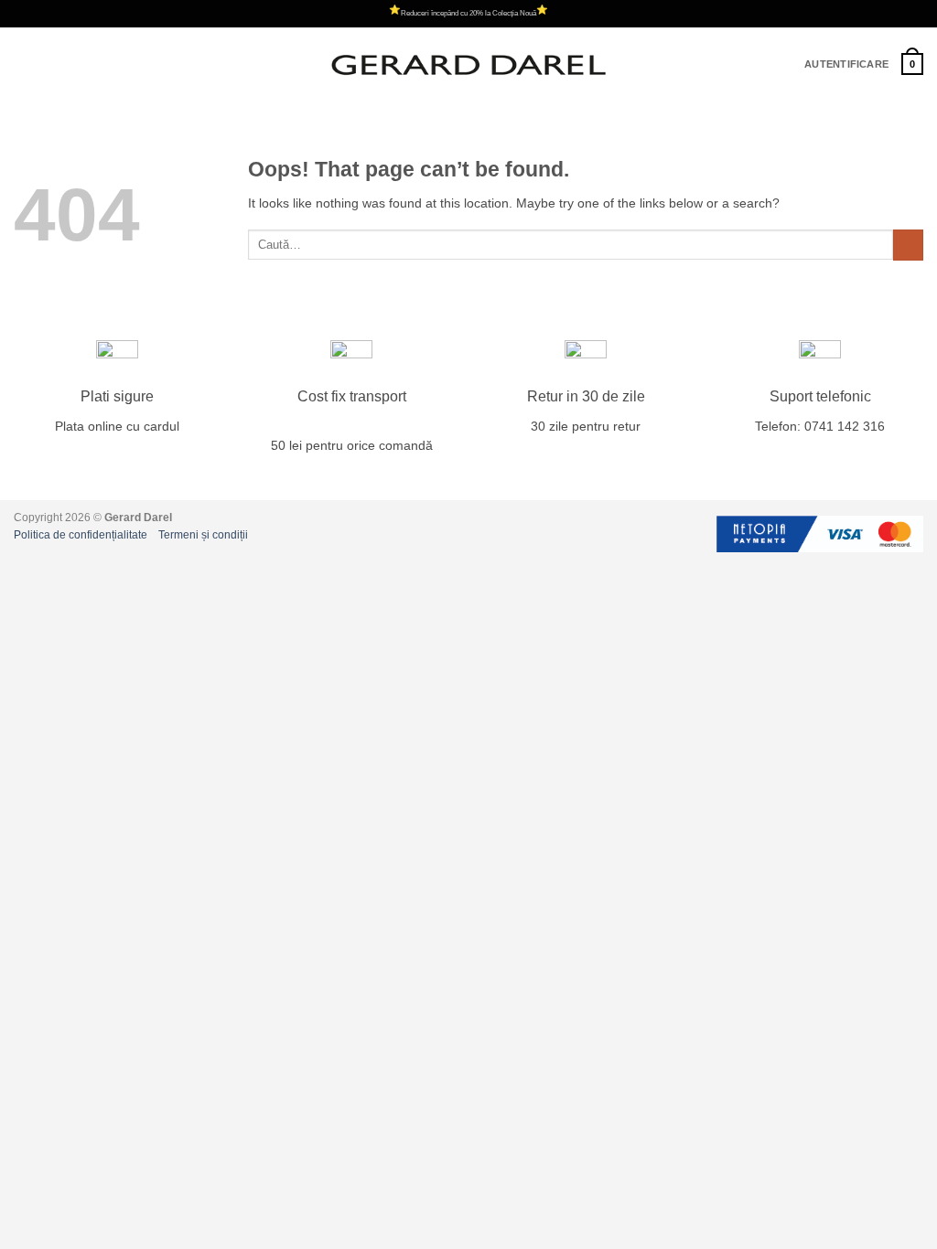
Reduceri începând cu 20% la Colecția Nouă (468, 13)
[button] (23, 64)
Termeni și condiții (203, 534)
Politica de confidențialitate (80, 534)
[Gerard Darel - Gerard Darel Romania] (468, 64)
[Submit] (908, 245)
